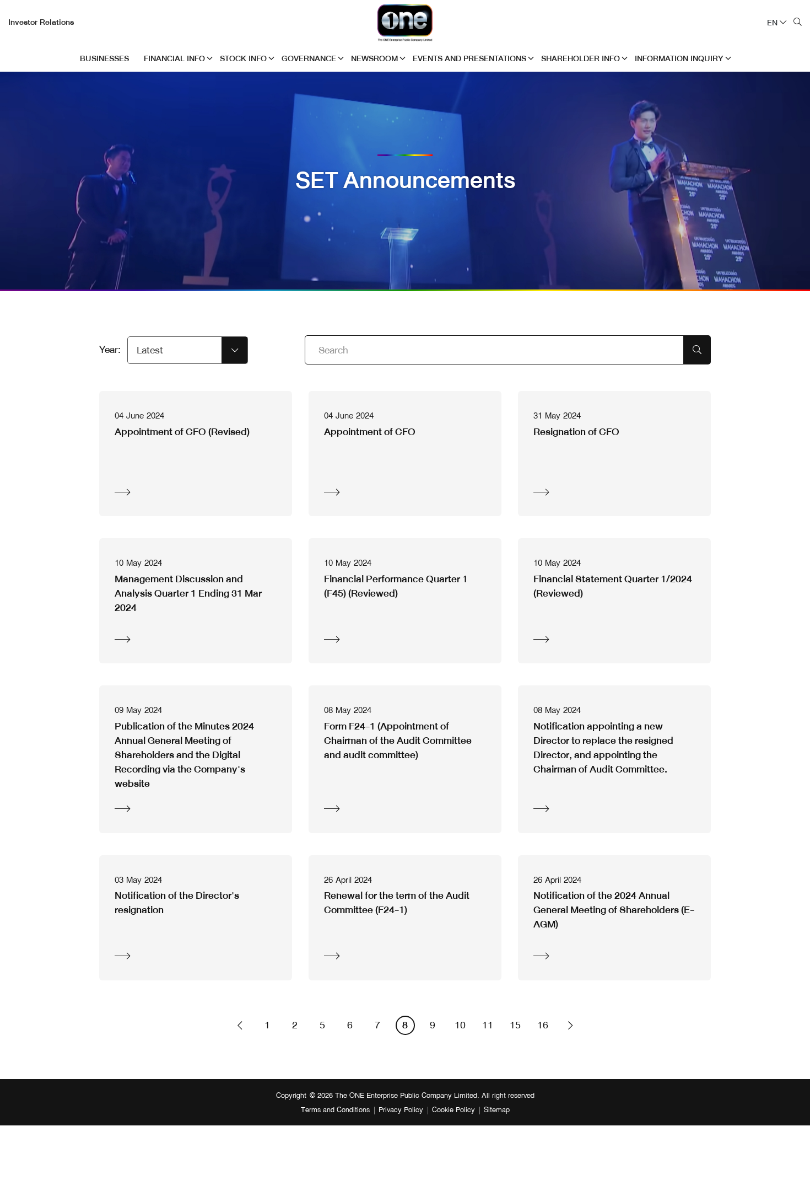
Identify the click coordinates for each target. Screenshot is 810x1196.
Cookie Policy (453, 1110)
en (772, 23)
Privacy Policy (401, 1110)
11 (487, 1025)
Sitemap (497, 1110)
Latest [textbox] (150, 350)
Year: (110, 350)
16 (542, 1025)
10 (460, 1025)
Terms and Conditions (335, 1110)
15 (515, 1025)
